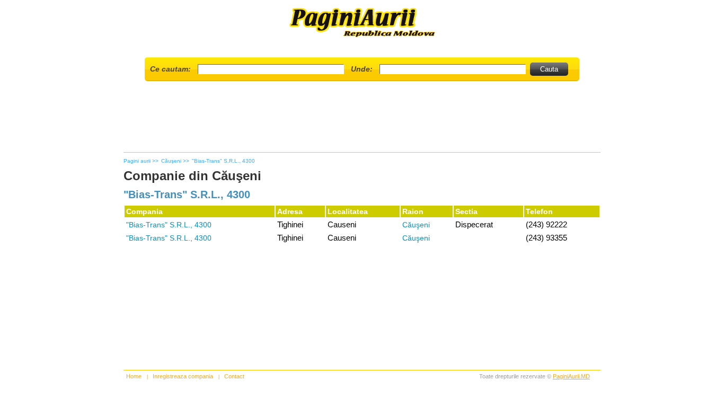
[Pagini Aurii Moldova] (362, 36)
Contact (234, 376)
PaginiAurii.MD (571, 376)
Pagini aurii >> (140, 161)
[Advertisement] (362, 121)
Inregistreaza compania (183, 376)
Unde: (362, 69)
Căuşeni (416, 224)
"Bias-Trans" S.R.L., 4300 (223, 161)
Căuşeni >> (175, 161)
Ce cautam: (170, 69)
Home (134, 376)
